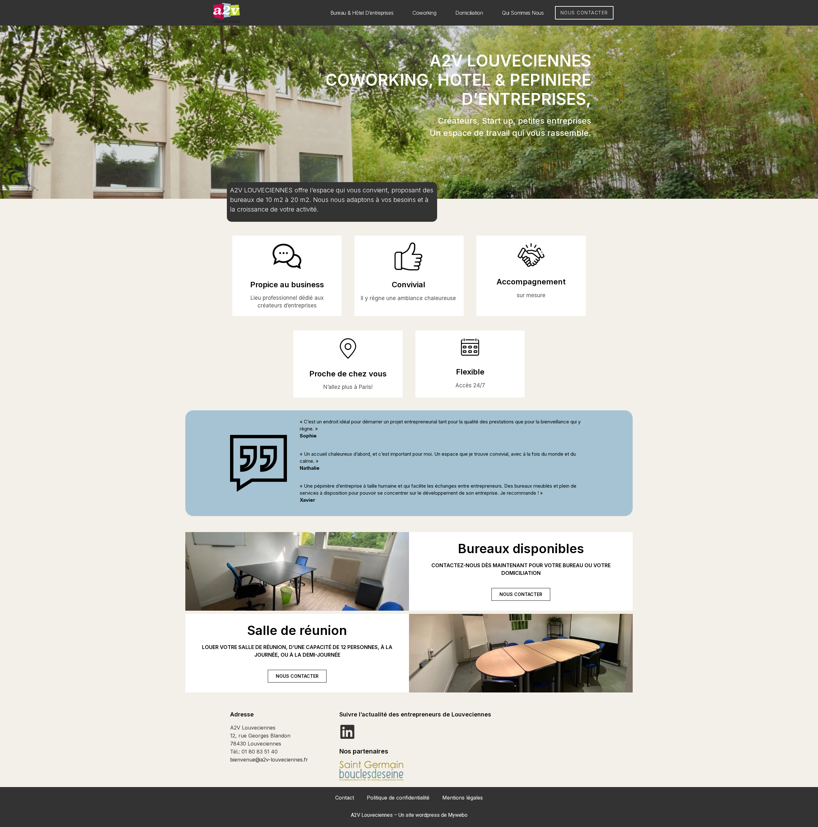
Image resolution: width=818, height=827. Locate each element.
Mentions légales (462, 797)
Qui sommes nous (523, 13)
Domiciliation (469, 13)
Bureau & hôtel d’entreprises (361, 13)
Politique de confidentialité (398, 797)
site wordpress (422, 815)
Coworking (424, 13)
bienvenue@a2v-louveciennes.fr (269, 759)
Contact (344, 797)
